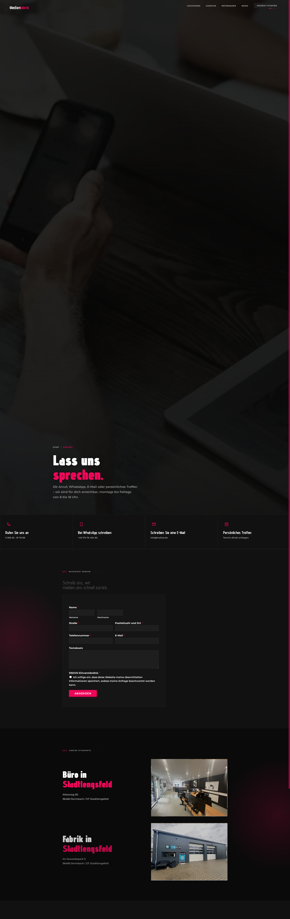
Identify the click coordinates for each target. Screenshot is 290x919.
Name (73, 607)
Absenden (82, 693)
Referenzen (229, 6)
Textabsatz (76, 648)
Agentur (211, 6)
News (245, 6)
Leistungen (194, 6)
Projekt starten (267, 6)
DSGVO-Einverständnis (84, 673)
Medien (19, 7)
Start (56, 447)
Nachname (103, 617)
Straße (74, 623)
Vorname (73, 617)
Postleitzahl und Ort (129, 623)
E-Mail (120, 635)
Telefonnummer (80, 635)
